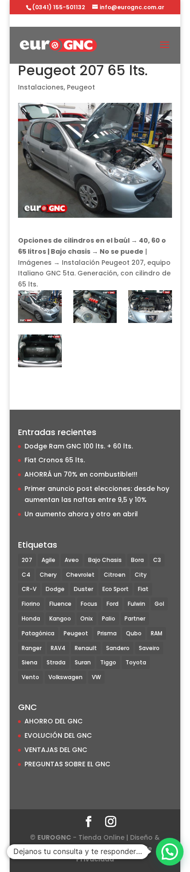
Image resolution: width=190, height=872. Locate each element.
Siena (29, 662)
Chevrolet (80, 575)
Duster (83, 589)
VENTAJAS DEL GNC (55, 749)
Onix (86, 618)
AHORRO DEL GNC (53, 721)
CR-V (29, 589)
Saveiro (149, 648)
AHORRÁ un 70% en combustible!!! (80, 474)
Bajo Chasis (105, 560)
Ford (113, 604)
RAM (156, 633)
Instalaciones (41, 87)
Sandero (118, 648)
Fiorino (31, 604)
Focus (89, 604)
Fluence (60, 604)
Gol (159, 604)
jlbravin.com (88, 848)
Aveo (72, 560)
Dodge (55, 589)
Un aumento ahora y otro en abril (81, 514)
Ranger (32, 648)
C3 (157, 560)
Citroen (114, 575)
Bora (137, 560)
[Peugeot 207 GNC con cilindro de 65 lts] (40, 306)
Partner (135, 618)
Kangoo (60, 618)
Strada (56, 662)
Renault (86, 648)
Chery (48, 575)
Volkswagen (65, 677)
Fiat (143, 589)
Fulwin (136, 604)
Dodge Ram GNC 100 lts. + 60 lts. (78, 446)
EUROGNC (54, 837)
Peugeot (81, 87)
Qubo (134, 633)
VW (96, 677)
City (141, 575)
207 (27, 560)
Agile (48, 560)
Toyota (135, 662)
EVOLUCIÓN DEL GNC (58, 735)
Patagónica (38, 633)
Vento (30, 677)
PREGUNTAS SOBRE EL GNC (67, 764)
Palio (108, 618)
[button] (170, 852)
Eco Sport (115, 589)
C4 (26, 575)
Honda (31, 618)
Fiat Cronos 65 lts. (54, 460)
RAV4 (58, 648)
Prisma (107, 633)
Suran (83, 662)
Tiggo (108, 662)
